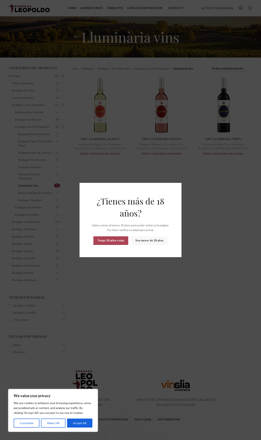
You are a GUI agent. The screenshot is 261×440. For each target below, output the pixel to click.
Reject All (53, 423)
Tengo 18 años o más (110, 240)
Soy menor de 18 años (149, 240)
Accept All (79, 423)
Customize (26, 423)
